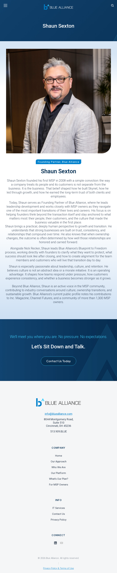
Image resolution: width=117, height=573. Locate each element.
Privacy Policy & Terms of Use (58, 568)
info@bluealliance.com (58, 413)
